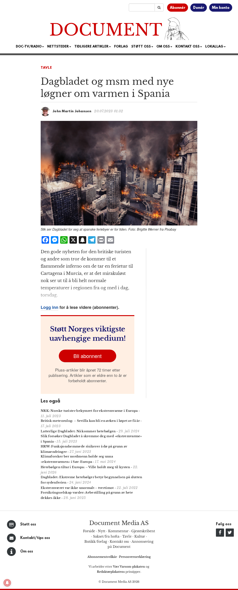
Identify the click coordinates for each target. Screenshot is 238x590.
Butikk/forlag (95, 541)
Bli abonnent (87, 355)
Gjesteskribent (143, 531)
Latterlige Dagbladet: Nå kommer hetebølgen (78, 431)
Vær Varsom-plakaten (129, 566)
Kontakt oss (187, 47)
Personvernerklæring (135, 557)
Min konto (220, 8)
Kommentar (118, 531)
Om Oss (163, 47)
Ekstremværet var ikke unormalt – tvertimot (77, 488)
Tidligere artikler (91, 47)
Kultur (139, 536)
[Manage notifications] (7, 583)
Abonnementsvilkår (102, 557)
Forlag (121, 47)
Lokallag (214, 47)
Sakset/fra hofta (106, 536)
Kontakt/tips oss (35, 538)
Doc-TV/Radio (29, 47)
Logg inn (49, 307)
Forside (89, 531)
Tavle (46, 68)
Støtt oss (28, 524)
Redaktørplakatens (111, 571)
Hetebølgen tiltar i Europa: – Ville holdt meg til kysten (85, 467)
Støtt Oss (141, 47)
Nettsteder (58, 47)
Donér (198, 8)
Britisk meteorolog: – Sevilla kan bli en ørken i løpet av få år (90, 421)
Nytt (101, 531)
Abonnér (177, 8)
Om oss (26, 551)
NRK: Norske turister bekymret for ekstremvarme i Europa (89, 411)
